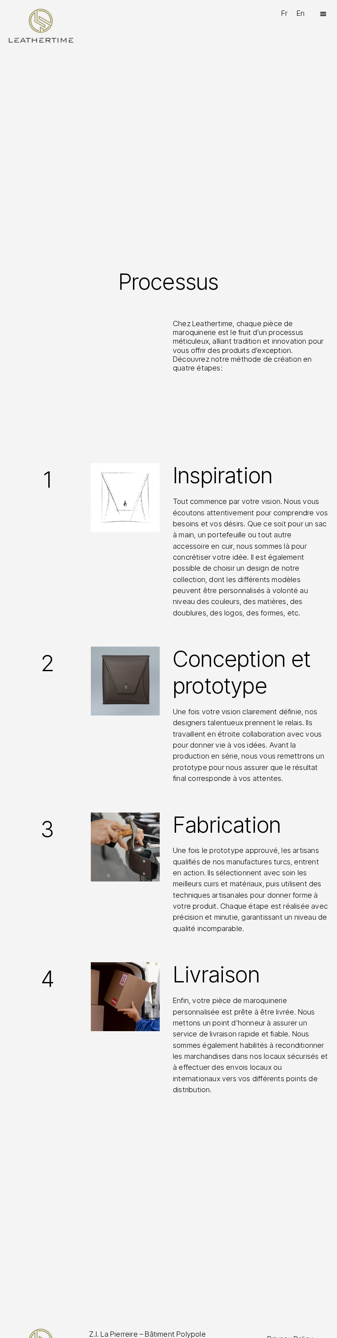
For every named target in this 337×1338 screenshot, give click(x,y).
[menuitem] (284, 13)
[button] (323, 14)
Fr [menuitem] (284, 13)
